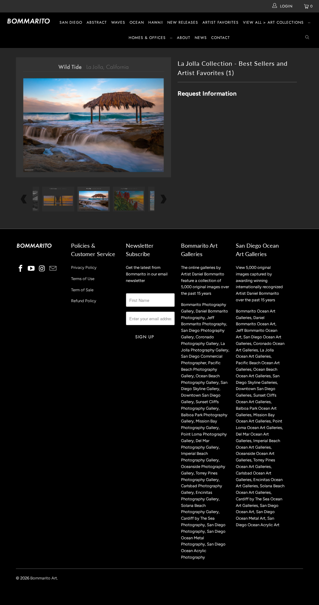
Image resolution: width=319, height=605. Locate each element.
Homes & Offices (147, 37)
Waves (118, 22)
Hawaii (155, 22)
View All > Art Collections (273, 22)
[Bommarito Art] (28, 21)
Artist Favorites (220, 22)
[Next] (163, 117)
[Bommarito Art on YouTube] (31, 269)
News (201, 37)
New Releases (182, 22)
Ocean (137, 22)
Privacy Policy (84, 267)
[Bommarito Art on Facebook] (20, 269)
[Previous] (24, 117)
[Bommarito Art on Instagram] (42, 269)
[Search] (307, 37)
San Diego (71, 22)
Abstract (97, 22)
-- (309, 22)
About (183, 37)
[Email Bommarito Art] (53, 269)
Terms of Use (82, 278)
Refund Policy (83, 300)
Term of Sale (82, 290)
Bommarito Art (43, 578)
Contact (220, 37)
